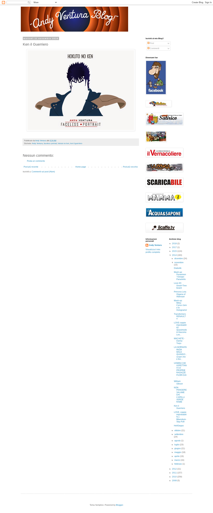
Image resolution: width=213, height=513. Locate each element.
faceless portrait (50, 143)
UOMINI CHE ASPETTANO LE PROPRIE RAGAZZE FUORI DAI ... (180, 370)
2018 (174, 243)
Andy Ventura (37, 143)
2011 (174, 473)
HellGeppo (179, 426)
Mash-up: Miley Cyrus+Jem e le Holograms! (180, 305)
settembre (178, 434)
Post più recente (31, 167)
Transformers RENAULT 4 (180, 316)
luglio (177, 444)
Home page (80, 167)
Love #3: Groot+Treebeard (180, 285)
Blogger (119, 505)
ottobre (177, 430)
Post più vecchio (130, 167)
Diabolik (177, 268)
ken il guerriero (76, 143)
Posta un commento (36, 161)
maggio (178, 452)
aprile (177, 456)
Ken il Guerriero (179, 407)
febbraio (178, 464)
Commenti (154, 48)
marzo (177, 460)
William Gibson (178, 382)
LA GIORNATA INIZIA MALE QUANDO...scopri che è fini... (180, 353)
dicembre (178, 258)
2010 (174, 477)
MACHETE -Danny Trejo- (179, 340)
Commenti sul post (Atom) (43, 172)
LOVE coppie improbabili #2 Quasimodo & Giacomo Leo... (180, 329)
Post (151, 43)
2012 (174, 469)
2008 (174, 480)
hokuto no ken (63, 143)
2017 (174, 247)
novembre (179, 262)
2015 (174, 251)
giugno (177, 448)
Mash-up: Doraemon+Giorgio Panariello (180, 275)
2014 (174, 255)
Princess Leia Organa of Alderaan (180, 294)
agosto (177, 440)
